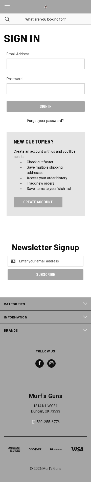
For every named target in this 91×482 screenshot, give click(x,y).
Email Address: (18, 54)
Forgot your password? (45, 121)
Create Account (38, 202)
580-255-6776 (48, 422)
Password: (15, 79)
